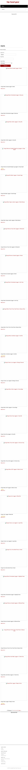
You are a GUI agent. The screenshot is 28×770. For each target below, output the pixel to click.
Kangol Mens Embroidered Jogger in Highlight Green (11, 594)
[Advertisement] (14, 28)
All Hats (2, 749)
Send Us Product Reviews (5, 758)
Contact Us (3, 760)
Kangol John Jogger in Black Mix (7, 514)
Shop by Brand (3, 755)
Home (2, 748)
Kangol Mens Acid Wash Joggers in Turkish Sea (10, 674)
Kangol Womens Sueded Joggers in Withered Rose (10, 621)
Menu (3, 6)
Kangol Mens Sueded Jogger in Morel (8, 86)
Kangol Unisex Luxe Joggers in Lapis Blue (9, 541)
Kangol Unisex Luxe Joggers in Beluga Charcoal (10, 380)
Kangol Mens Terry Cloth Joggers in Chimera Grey (10, 461)
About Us (2, 759)
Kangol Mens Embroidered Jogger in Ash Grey (9, 300)
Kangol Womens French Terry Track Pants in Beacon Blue (11, 648)
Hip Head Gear (13, 1)
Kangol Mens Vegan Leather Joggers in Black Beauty (10, 220)
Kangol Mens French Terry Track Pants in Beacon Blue (11, 327)
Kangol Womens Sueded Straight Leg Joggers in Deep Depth (12, 166)
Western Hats (3, 753)
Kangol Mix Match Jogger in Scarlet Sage (8, 193)
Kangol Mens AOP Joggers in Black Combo (9, 487)
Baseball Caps (3, 752)
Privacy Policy (3, 761)
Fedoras (2, 754)
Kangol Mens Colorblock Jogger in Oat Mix (9, 354)
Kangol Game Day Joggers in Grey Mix (8, 434)
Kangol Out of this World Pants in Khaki (8, 567)
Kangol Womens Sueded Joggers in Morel (9, 273)
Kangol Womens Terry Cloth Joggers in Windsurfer (10, 247)
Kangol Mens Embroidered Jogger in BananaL (9, 113)
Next (19, 710)
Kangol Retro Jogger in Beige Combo (8, 701)
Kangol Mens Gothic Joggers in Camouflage (9, 407)
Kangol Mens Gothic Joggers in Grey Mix (8, 140)
